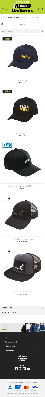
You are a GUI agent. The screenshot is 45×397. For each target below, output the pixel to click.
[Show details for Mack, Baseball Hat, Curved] (22, 215)
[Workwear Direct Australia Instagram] (21, 369)
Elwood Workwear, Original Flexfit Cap (23, 186)
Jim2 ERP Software (31, 382)
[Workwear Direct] (22, 360)
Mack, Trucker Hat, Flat (23, 292)
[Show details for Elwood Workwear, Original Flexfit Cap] (22, 162)
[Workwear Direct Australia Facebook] (17, 368)
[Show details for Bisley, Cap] (22, 57)
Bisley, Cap (22, 80)
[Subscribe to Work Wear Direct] (22, 332)
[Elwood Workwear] (7, 145)
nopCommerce (19, 382)
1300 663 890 (23, 2)
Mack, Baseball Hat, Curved (22, 239)
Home (9, 17)
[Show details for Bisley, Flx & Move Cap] (22, 109)
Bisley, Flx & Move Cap (22, 133)
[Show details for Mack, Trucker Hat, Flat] (22, 268)
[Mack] (7, 198)
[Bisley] (7, 39)
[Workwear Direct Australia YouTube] (28, 369)
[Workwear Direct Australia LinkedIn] (25, 368)
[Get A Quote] (42, 9)
